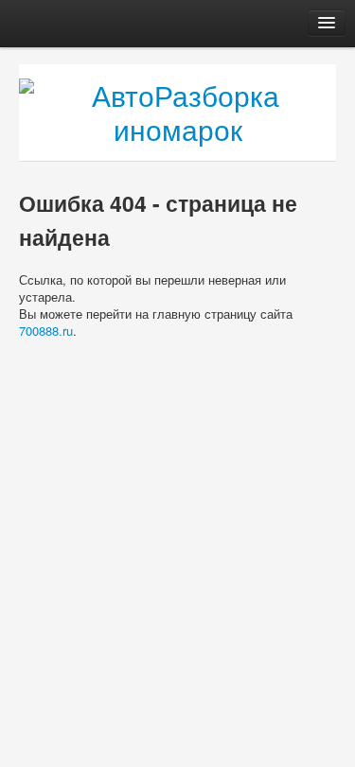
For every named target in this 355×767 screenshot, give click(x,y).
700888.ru (46, 331)
